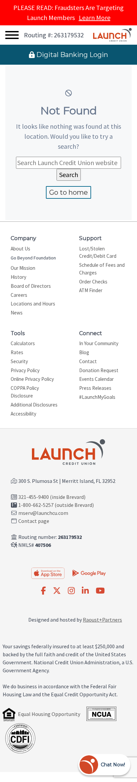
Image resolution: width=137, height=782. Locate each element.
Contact (88, 361)
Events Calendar (96, 379)
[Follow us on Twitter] (57, 591)
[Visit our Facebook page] (43, 591)
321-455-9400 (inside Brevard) (51, 497)
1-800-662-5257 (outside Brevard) (56, 505)
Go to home (68, 192)
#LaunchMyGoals (97, 397)
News (17, 312)
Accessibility (23, 414)
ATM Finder (90, 290)
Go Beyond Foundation (33, 258)
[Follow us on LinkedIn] (85, 591)
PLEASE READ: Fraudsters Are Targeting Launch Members (68, 12)
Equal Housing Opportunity (49, 714)
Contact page (33, 521)
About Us (20, 248)
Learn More (94, 17)
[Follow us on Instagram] (71, 591)
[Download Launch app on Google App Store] (89, 573)
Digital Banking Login (71, 55)
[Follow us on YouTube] (100, 591)
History (18, 277)
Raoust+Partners (102, 619)
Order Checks (93, 281)
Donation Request (98, 370)
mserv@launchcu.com (43, 513)
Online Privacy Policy (32, 379)
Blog (84, 352)
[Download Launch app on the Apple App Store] (48, 573)
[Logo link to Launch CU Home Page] (112, 35)
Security (19, 361)
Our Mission (23, 268)
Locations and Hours (33, 303)
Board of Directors (31, 286)
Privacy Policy (25, 370)
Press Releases (95, 388)
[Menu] (12, 35)
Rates (17, 352)
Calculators (23, 343)
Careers (19, 295)
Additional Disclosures (34, 405)
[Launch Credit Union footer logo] (68, 452)
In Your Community (98, 343)
